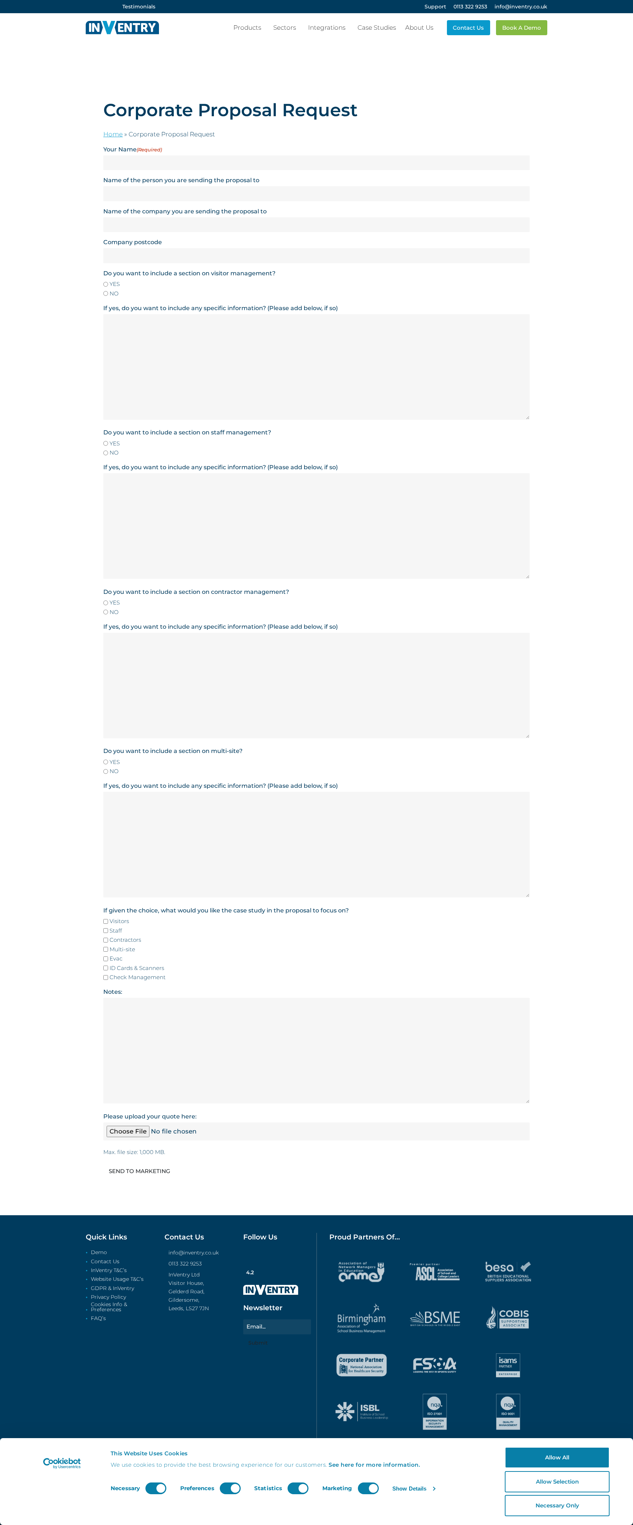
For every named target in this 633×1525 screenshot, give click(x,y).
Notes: (112, 991)
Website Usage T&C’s (117, 1279)
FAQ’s (98, 1318)
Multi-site (122, 949)
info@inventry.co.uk (194, 1253)
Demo (99, 1252)
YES (115, 283)
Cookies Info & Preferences (109, 1307)
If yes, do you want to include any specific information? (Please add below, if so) (220, 308)
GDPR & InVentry (112, 1288)
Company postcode (132, 242)
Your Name (132, 149)
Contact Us (105, 1261)
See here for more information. (374, 1464)
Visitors (119, 921)
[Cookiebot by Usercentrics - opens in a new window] (62, 1463)
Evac (116, 958)
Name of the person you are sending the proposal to (181, 180)
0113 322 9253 (185, 1264)
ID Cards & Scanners (137, 967)
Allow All (557, 1457)
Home (113, 134)
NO (114, 293)
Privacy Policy (108, 1297)
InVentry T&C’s (109, 1270)
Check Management (138, 977)
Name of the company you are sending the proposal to (185, 211)
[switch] (230, 1488)
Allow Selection (557, 1481)
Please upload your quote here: (150, 1116)
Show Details (409, 1488)
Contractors (125, 939)
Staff (116, 930)
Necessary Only (557, 1505)
